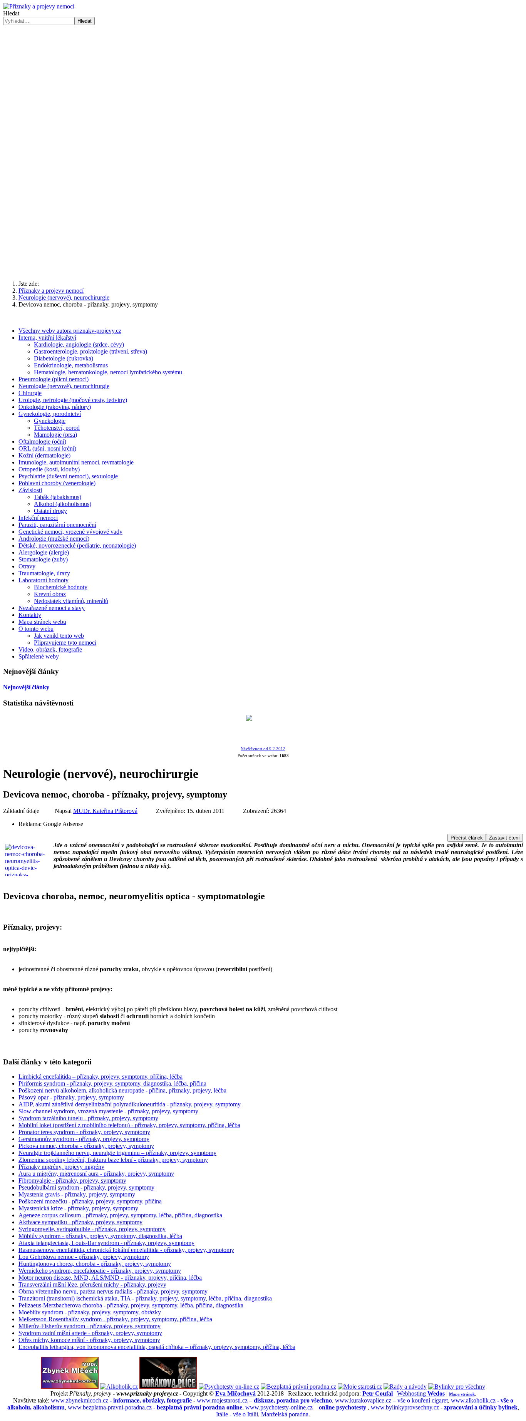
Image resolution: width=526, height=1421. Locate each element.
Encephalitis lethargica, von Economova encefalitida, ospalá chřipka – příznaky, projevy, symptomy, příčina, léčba (156, 1347)
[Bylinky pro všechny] (456, 1386)
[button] (263, 256)
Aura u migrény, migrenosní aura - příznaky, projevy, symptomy (96, 1173)
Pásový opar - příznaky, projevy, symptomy (71, 1097)
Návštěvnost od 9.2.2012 (263, 749)
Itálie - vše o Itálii (237, 1414)
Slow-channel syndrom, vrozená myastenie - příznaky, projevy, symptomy (108, 1111)
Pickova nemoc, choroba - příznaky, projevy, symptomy (86, 1146)
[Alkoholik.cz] (119, 1386)
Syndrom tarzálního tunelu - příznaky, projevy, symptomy (88, 1118)
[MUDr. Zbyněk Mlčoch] (70, 1386)
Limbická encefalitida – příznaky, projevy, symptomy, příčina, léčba (100, 1076)
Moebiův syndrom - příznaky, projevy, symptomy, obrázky (89, 1312)
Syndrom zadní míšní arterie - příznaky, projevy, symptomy (90, 1333)
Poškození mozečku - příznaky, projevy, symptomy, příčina (90, 1201)
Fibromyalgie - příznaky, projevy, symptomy (72, 1180)
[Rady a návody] (405, 1386)
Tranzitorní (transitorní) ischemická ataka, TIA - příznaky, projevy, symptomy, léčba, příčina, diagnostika (145, 1298)
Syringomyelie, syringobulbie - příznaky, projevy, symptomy (92, 1229)
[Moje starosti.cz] (360, 1386)
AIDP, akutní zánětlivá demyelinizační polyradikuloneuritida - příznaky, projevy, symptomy (129, 1104)
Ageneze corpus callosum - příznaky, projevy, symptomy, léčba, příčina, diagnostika (120, 1215)
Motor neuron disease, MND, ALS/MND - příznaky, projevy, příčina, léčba (110, 1277)
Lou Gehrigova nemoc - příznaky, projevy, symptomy (83, 1256)
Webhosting (421, 1393)
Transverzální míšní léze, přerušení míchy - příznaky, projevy (92, 1284)
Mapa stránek (462, 1394)
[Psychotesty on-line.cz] (229, 1386)
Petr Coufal (377, 1393)
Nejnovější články (26, 687)
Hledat (11, 13)
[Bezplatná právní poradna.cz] (298, 1386)
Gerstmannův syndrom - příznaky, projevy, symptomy (83, 1139)
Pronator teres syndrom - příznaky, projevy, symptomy (84, 1132)
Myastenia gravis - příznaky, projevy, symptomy (76, 1194)
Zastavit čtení (504, 838)
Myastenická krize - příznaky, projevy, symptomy (78, 1208)
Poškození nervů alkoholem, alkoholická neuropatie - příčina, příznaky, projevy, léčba (122, 1090)
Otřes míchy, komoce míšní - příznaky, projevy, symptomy (89, 1340)
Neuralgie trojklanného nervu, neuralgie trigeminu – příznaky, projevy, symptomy (117, 1153)
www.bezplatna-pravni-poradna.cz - (155, 1407)
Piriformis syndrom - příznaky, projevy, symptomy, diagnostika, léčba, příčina (112, 1083)
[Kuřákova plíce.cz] (168, 1386)
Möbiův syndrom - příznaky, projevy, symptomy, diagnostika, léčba (100, 1236)
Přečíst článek (467, 838)
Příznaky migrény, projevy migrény (61, 1166)
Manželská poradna (284, 1414)
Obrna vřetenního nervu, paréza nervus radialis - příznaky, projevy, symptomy (113, 1291)
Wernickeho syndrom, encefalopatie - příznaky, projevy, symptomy (99, 1270)
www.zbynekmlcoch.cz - (121, 1400)
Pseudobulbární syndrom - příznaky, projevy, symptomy (86, 1187)
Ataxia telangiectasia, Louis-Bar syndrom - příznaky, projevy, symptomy (106, 1243)
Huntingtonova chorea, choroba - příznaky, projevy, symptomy (94, 1263)
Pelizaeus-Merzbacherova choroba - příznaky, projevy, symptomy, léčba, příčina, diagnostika (130, 1305)
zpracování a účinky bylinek (481, 1407)
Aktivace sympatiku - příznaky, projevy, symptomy (80, 1222)
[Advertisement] (263, 83)
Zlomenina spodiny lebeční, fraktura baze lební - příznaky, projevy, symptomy (113, 1159)
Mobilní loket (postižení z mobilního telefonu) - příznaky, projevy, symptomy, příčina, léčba (129, 1125)
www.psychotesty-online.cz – (305, 1407)
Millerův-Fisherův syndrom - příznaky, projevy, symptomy (89, 1326)
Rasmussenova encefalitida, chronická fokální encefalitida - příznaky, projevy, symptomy (126, 1250)
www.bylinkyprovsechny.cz (405, 1407)
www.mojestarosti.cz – (264, 1400)
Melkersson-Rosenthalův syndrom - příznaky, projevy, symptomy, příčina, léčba (115, 1319)
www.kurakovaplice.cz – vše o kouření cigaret (391, 1400)
